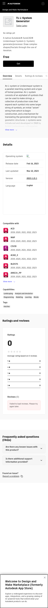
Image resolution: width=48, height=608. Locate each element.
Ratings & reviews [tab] (34, 75)
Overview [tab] (7, 75)
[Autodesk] (14, 4)
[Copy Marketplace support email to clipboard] (21, 476)
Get (18, 63)
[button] (24, 448)
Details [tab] (18, 75)
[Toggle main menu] (4, 3)
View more (9, 129)
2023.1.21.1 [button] (32, 178)
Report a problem (11, 476)
